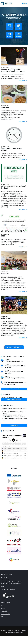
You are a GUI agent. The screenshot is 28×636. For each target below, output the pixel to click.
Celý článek (22, 80)
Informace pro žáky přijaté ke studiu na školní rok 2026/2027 (13, 70)
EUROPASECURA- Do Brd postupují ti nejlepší (13, 187)
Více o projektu (14, 425)
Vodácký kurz (6, 318)
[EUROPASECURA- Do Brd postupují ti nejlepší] (14, 173)
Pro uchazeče (4, 611)
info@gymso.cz (16, 583)
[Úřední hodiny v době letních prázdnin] (14, 136)
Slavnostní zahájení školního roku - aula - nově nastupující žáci (15, 383)
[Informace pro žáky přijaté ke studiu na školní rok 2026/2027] (14, 57)
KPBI (3, 236)
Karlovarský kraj (11, 589)
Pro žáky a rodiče (5, 614)
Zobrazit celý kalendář (14, 389)
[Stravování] (14, 94)
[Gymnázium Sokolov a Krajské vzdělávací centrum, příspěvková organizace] (7, 3)
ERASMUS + (5, 274)
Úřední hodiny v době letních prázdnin (11, 149)
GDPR (2, 586)
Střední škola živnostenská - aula (14, 361)
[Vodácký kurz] (14, 305)
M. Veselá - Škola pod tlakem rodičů (14, 378)
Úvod (2, 605)
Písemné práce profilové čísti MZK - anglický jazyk (15, 366)
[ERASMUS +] (14, 261)
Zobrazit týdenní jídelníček (14, 399)
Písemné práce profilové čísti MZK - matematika (14, 372)
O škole (3, 608)
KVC (2, 617)
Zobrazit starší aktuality (14, 347)
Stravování (5, 107)
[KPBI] (14, 223)
